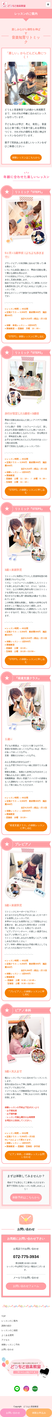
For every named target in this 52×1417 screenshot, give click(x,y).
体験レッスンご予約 (10, 1344)
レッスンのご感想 (9, 1330)
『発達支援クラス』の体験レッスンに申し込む (26, 826)
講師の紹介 (6, 1325)
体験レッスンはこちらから (26, 157)
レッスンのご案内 (9, 1321)
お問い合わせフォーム (26, 1286)
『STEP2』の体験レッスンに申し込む (26, 491)
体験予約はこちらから (26, 1197)
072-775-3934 (26, 1256)
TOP (3, 1316)
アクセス (5, 1340)
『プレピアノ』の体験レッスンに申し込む (26, 992)
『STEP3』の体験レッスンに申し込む (26, 660)
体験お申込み (39, 1413)
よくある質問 (7, 1335)
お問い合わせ (13, 1413)
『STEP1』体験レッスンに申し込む (25, 336)
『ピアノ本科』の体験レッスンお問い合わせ (26, 1155)
